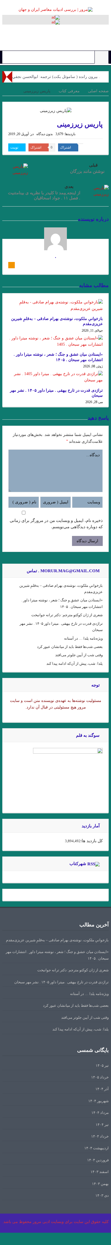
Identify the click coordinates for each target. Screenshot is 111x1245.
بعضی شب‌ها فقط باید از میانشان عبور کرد (70, 646)
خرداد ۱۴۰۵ (100, 1077)
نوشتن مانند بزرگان (87, 171)
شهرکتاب (77, 863)
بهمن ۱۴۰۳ (100, 1184)
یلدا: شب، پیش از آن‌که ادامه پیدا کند (74, 663)
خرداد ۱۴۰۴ (100, 1136)
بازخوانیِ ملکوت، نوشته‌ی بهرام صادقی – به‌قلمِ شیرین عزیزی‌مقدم (57, 940)
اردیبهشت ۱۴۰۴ (96, 1148)
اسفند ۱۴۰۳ (100, 1172)
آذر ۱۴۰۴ (102, 1089)
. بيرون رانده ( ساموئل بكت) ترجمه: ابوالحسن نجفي (56, 77)
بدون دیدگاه (44, 134)
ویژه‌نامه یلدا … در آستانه (83, 638)
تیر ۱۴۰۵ (102, 1065)
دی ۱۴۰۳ (102, 1195)
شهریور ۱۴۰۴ (98, 1101)
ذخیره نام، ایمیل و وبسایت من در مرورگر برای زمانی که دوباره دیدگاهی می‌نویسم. (56, 523)
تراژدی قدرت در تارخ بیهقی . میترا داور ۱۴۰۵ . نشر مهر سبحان (61, 982)
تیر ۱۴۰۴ (102, 1124)
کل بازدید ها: (92, 840)
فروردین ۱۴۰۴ (98, 1160)
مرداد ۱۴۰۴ (100, 1112)
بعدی (69, 186)
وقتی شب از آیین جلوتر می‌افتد (79, 655)
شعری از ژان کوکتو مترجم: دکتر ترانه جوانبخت (67, 615)
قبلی (93, 165)
